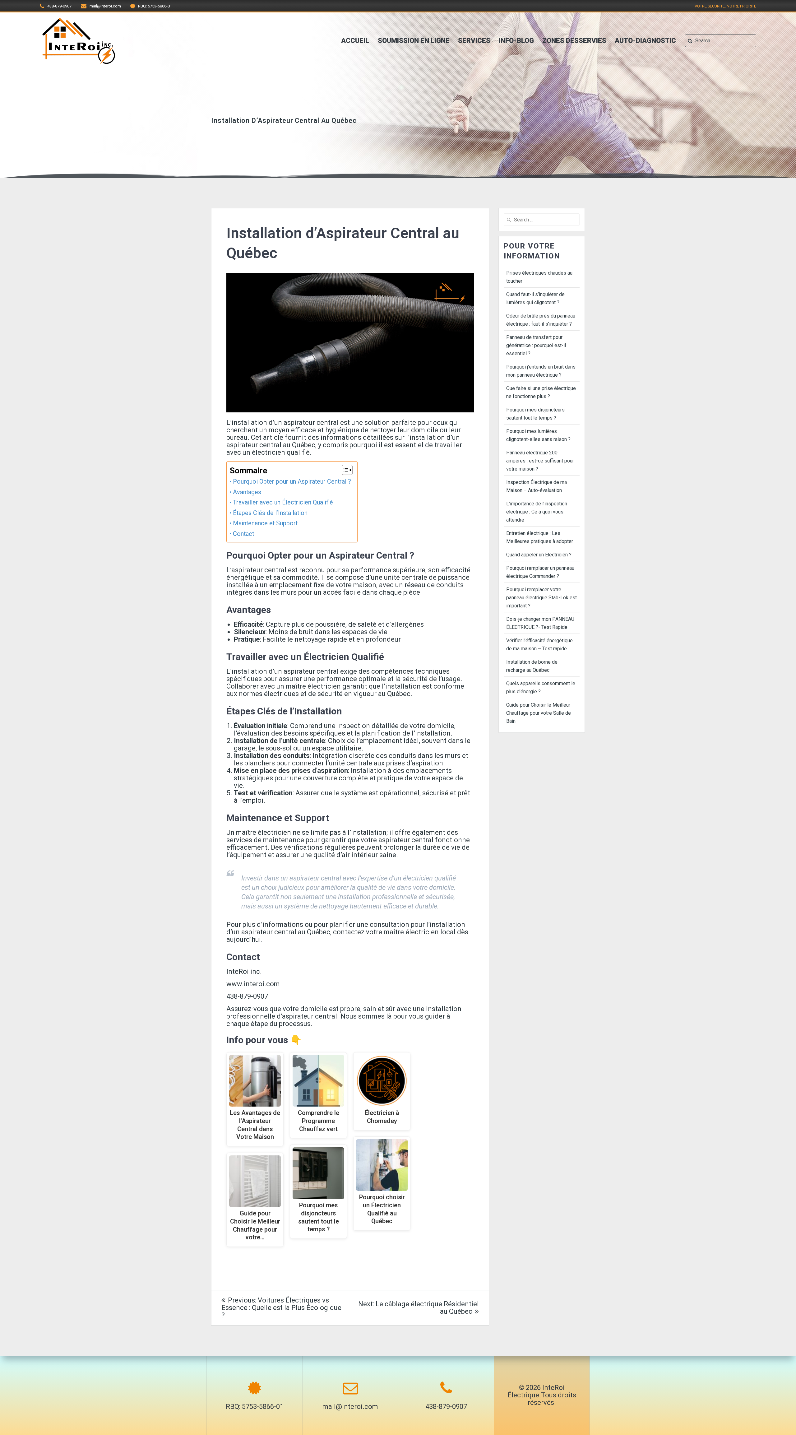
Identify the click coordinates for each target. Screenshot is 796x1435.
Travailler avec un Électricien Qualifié (283, 502)
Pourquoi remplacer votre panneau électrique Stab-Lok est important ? (541, 598)
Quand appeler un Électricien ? (539, 555)
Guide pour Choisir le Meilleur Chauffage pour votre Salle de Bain (538, 713)
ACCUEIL (355, 40)
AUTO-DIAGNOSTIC (645, 40)
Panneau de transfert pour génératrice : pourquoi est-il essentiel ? (536, 345)
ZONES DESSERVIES (574, 40)
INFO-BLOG (516, 40)
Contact (243, 533)
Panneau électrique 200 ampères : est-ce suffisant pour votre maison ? (540, 461)
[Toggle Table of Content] (344, 470)
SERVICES (474, 40)
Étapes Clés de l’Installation (270, 513)
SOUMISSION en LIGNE (414, 40)
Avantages (247, 492)
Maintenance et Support (265, 523)
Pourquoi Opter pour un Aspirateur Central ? (292, 481)
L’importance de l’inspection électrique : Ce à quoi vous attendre (536, 512)
